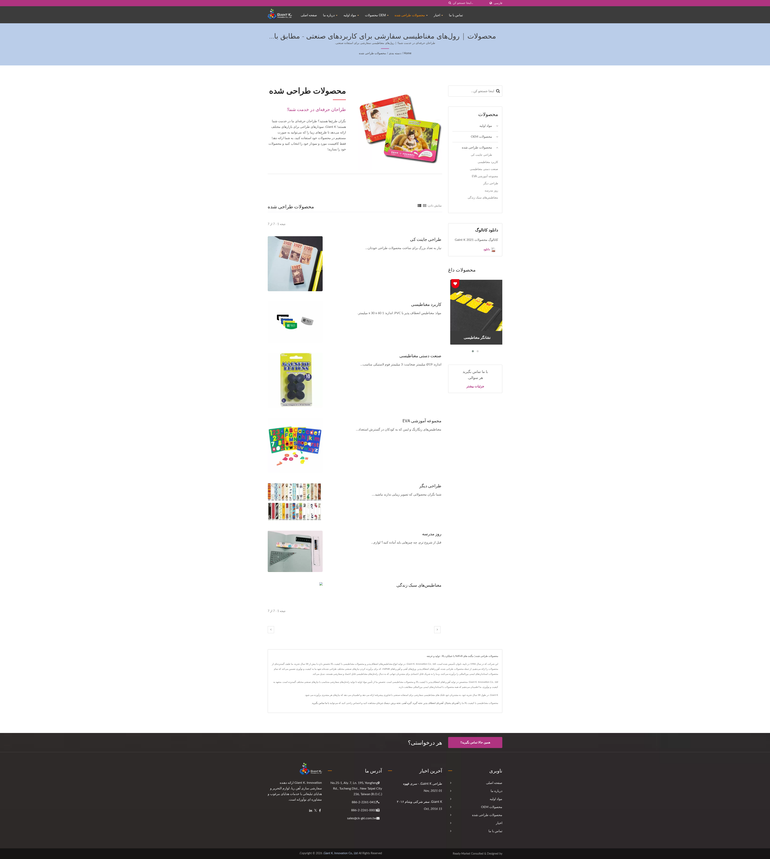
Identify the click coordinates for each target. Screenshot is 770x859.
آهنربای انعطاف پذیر (433, 703)
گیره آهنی (407, 703)
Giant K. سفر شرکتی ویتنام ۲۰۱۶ (419, 801)
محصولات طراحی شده (410, 15)
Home (407, 53)
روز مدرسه (431, 533)
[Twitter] (315, 810)
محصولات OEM (376, 15)
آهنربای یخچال (452, 703)
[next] (437, 629)
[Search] (498, 91)
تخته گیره (417, 703)
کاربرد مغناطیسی (426, 304)
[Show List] (419, 205)
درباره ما (329, 15)
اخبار (437, 15)
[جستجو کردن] (450, 3)
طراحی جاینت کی (425, 239)
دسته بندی (395, 53)
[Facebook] (320, 810)
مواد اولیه (350, 15)
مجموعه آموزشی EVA (421, 420)
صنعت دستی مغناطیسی (420, 355)
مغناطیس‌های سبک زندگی (418, 585)
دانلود (487, 249)
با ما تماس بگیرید (320, 703)
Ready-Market (461, 853)
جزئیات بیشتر (475, 386)
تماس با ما (456, 15)
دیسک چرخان (383, 703)
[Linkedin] (310, 810)
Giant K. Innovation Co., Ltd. (340, 853)
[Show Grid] (424, 205)
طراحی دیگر (430, 486)
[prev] (271, 629)
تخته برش (396, 703)
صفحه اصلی (309, 15)
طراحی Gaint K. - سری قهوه (422, 783)
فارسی (498, 3)
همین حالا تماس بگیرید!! (475, 742)
